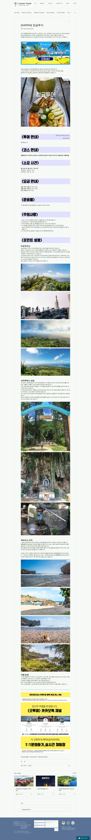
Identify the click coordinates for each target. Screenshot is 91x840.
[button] (75, 12)
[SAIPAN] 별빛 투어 (43, 788)
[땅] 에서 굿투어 (33, 756)
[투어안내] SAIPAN (50, 12)
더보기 (68, 12)
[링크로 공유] (24, 761)
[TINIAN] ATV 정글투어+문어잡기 (23, 789)
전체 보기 (75, 773)
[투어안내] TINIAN (61, 12)
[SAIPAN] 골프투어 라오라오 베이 (66, 789)
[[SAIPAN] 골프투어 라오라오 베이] (67, 781)
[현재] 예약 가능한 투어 (27, 12)
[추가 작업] (69, 21)
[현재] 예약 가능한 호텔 (39, 12)
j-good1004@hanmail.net (22, 831)
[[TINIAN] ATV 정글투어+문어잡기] (24, 781)
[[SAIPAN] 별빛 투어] (45, 781)
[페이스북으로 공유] (21, 761)
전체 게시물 (16, 12)
